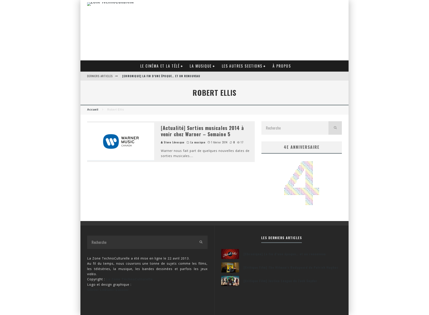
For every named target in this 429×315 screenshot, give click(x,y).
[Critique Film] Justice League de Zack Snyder (280, 280)
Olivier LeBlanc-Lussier (108, 289)
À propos (282, 66)
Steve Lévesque (174, 142)
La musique (201, 66)
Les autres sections (242, 66)
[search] (335, 128)
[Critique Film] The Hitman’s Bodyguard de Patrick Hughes (291, 267)
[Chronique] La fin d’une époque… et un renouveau (161, 76)
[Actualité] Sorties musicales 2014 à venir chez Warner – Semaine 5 (202, 131)
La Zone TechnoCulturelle (129, 279)
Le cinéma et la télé (160, 66)
